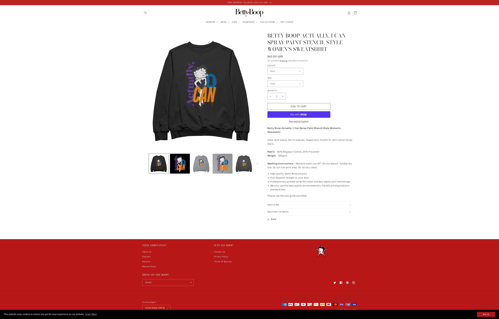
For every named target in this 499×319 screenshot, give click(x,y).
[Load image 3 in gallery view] (201, 164)
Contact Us (219, 252)
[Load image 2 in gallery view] (180, 164)
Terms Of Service (223, 261)
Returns (146, 261)
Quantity (272, 90)
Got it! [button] (486, 314)
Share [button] (273, 219)
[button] (145, 13)
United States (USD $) (155, 308)
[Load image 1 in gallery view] (159, 164)
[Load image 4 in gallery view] (222, 164)
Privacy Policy (221, 256)
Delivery (146, 256)
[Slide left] (145, 163)
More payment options (298, 121)
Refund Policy (149, 266)
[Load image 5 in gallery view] (244, 164)
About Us (146, 252)
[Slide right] (257, 163)
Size (269, 78)
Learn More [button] (91, 314)
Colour (271, 65)
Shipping (283, 61)
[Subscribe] (190, 282)
